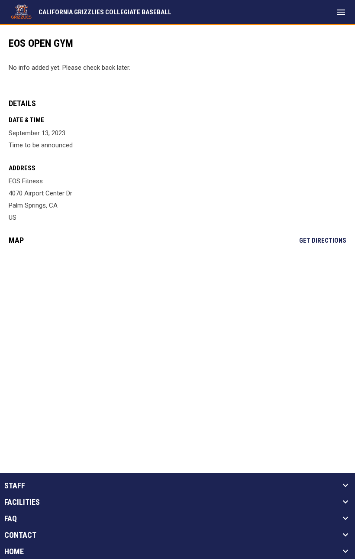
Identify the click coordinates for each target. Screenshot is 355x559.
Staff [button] (14, 486)
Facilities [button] (22, 502)
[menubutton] (341, 12)
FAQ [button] (10, 519)
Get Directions (322, 240)
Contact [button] (20, 535)
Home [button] (14, 552)
